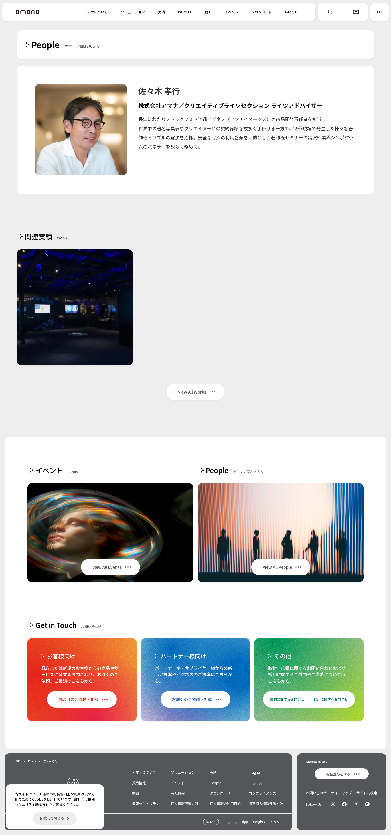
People (291, 11)
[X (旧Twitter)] (333, 804)
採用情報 (139, 782)
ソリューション (133, 11)
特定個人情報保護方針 (266, 803)
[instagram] (356, 804)
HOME (18, 761)
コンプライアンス (262, 793)
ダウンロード (261, 11)
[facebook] (344, 804)
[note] (367, 804)
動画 (207, 11)
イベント (231, 11)
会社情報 (178, 793)
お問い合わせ (316, 792)
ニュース (255, 782)
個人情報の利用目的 (225, 803)
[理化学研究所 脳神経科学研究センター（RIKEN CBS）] (75, 307)
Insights (184, 11)
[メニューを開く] (379, 12)
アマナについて (96, 11)
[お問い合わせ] (355, 12)
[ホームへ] (27, 12)
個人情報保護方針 (184, 803)
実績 (161, 11)
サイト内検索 (366, 792)
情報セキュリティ (145, 803)
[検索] (330, 12)
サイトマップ (341, 792)
